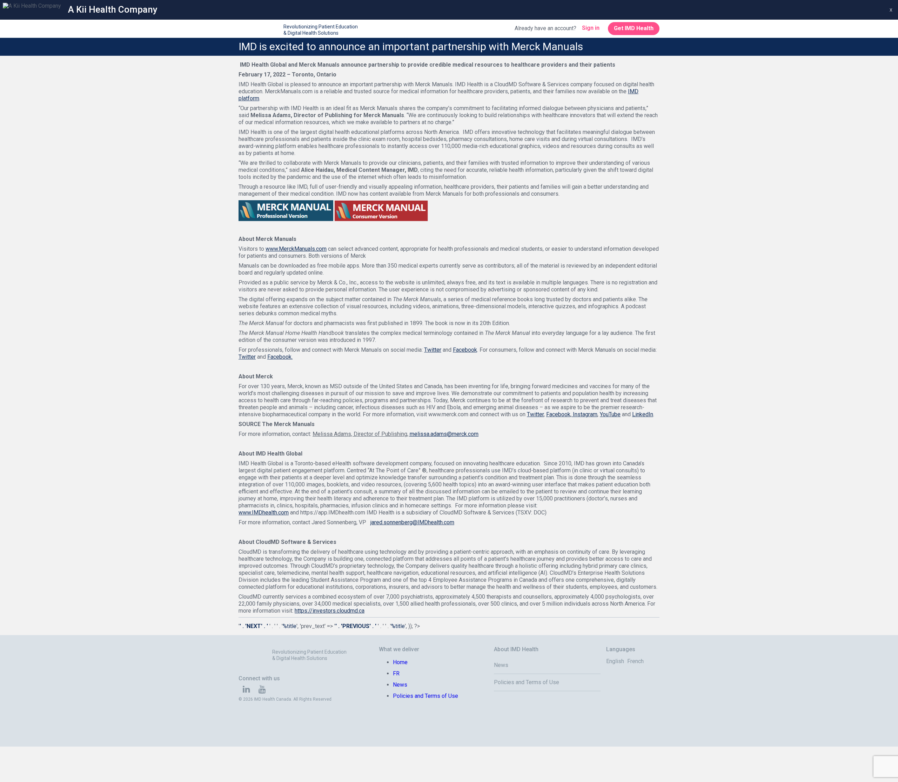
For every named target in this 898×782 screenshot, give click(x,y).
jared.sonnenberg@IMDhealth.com (412, 522)
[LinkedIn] (246, 690)
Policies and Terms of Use (425, 696)
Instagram (584, 414)
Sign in (590, 28)
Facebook (465, 349)
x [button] (891, 10)
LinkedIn (642, 414)
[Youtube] (262, 690)
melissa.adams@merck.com (444, 434)
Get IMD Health (634, 28)
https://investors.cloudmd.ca (329, 610)
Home (400, 662)
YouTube (610, 414)
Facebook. (280, 356)
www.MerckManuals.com (296, 248)
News (400, 684)
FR (396, 673)
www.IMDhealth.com (264, 512)
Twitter (432, 349)
